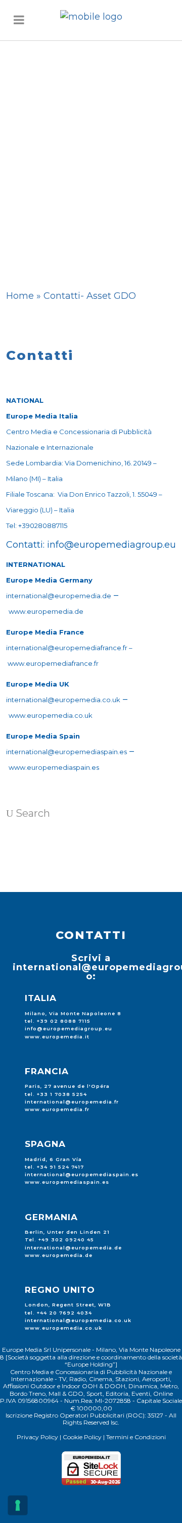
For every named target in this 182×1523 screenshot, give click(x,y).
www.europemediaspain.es (54, 767)
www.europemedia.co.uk (51, 715)
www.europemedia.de (46, 611)
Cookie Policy (82, 1437)
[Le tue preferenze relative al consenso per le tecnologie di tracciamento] (17, 1505)
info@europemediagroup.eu (111, 544)
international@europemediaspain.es (66, 752)
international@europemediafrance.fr (66, 648)
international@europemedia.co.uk (63, 700)
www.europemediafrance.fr (53, 663)
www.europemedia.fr (57, 1109)
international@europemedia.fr (72, 1102)
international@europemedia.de (58, 596)
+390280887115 (42, 525)
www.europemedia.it (57, 1036)
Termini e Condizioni (136, 1437)
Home (20, 295)
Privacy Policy (37, 1437)
